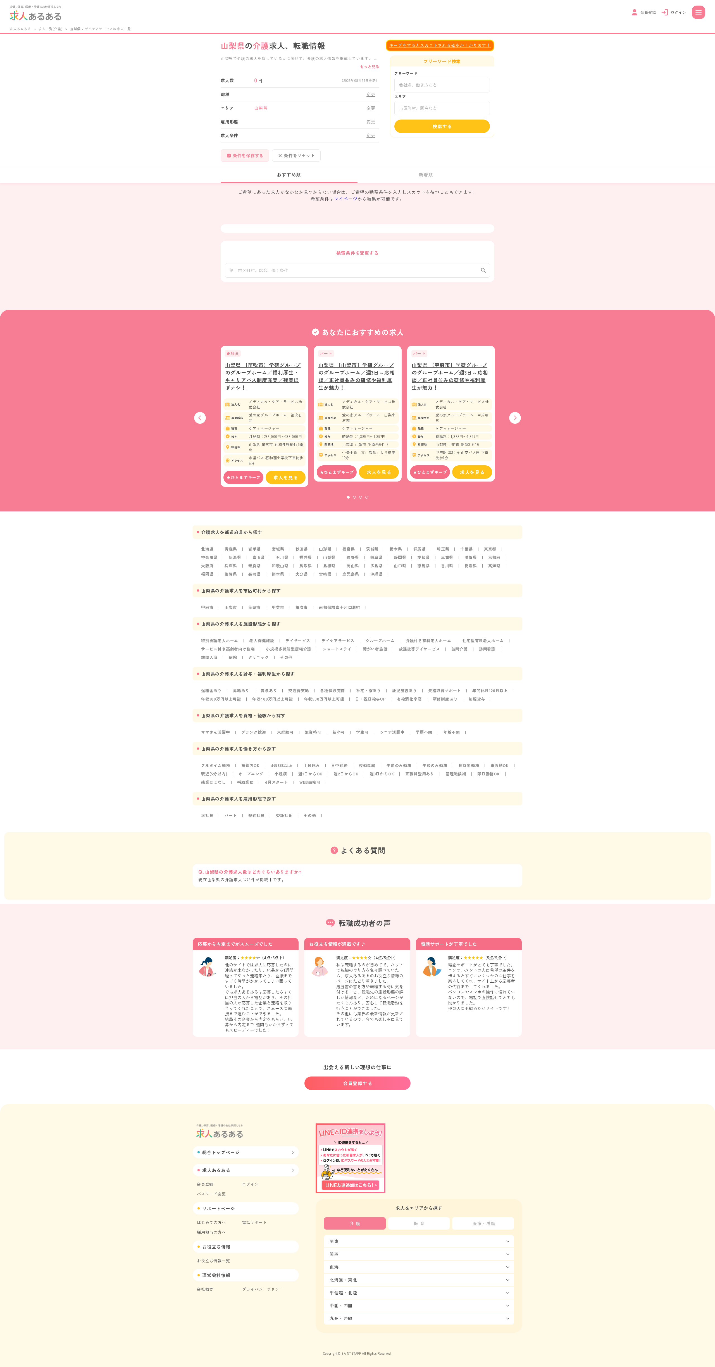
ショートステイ (337, 649)
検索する (442, 126)
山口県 (400, 565)
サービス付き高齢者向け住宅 (228, 649)
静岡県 (400, 557)
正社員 (207, 815)
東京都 (490, 549)
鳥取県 (305, 565)
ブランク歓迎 (253, 732)
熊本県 (278, 574)
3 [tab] (360, 497)
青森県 (231, 549)
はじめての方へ (211, 1222)
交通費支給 (298, 690)
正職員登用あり (419, 774)
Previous (200, 418)
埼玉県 (443, 549)
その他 (286, 657)
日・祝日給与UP (370, 699)
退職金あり (211, 690)
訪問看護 (487, 649)
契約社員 (256, 815)
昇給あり (241, 690)
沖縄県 (376, 574)
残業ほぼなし (213, 782)
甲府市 (207, 607)
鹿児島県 (350, 574)
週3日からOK (382, 774)
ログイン (250, 1184)
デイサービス (297, 640)
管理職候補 (455, 774)
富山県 (258, 557)
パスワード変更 (211, 1194)
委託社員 (284, 815)
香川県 (447, 565)
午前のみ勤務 (399, 765)
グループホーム (380, 640)
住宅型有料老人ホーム (483, 640)
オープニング (251, 774)
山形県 (325, 549)
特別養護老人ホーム (219, 640)
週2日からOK (346, 774)
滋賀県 (470, 557)
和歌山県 (280, 565)
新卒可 (339, 732)
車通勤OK (499, 765)
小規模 (281, 774)
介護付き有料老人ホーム (428, 640)
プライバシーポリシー (262, 1289)
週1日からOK (310, 774)
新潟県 (235, 557)
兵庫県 (231, 565)
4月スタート (276, 782)
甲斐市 (278, 607)
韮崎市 (254, 607)
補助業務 (245, 782)
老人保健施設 (261, 640)
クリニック (258, 657)
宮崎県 (325, 574)
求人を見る (285, 477)
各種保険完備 (332, 690)
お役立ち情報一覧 (213, 1260)
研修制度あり (445, 699)
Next (515, 418)
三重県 (447, 557)
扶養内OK (250, 765)
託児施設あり (404, 690)
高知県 (494, 565)
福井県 (305, 557)
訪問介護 (459, 649)
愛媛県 (470, 565)
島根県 (329, 565)
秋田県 (301, 549)
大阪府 (207, 565)
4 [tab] (366, 497)
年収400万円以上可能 (272, 699)
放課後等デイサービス (419, 649)
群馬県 (419, 549)
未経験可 (285, 732)
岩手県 (254, 549)
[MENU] (698, 12)
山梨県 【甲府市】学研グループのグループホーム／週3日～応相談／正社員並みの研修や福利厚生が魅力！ (450, 376)
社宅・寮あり (368, 690)
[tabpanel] (264, 416)
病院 (233, 657)
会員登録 (205, 1184)
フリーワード (406, 73)
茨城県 (372, 549)
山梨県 (329, 557)
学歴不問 (424, 732)
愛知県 (423, 557)
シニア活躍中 (392, 732)
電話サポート (254, 1222)
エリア (400, 96)
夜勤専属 (367, 765)
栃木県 (396, 549)
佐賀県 (231, 574)
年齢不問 (452, 732)
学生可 (362, 732)
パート (231, 815)
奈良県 (254, 565)
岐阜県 (376, 557)
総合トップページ (221, 1152)
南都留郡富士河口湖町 (339, 607)
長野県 (353, 557)
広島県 (376, 565)
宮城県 (278, 549)
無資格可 (313, 732)
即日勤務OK (488, 774)
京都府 (494, 557)
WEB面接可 (310, 782)
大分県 (301, 574)
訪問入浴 (209, 657)
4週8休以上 (281, 765)
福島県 (348, 549)
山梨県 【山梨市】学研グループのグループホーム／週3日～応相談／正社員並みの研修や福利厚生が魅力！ (356, 376)
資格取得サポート (444, 690)
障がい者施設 (375, 649)
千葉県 (466, 549)
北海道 (207, 549)
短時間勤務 (469, 765)
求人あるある (20, 28)
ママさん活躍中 (215, 732)
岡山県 (353, 565)
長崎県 (254, 574)
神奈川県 (209, 557)
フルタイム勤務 (215, 765)
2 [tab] (354, 497)
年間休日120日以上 (490, 690)
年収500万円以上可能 (324, 699)
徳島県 (423, 565)
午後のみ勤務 (435, 765)
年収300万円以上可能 (221, 699)
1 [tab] (348, 497)
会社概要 (205, 1289)
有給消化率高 (409, 699)
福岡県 (207, 574)
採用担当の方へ (211, 1232)
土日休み (311, 765)
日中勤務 (339, 765)
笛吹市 (301, 607)
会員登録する (358, 1083)
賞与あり (269, 690)
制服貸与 (477, 699)
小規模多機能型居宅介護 (288, 649)
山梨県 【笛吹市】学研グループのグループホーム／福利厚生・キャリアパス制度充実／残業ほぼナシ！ (263, 376)
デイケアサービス (337, 640)
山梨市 (231, 607)
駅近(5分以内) (214, 774)
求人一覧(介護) (50, 28)
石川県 (282, 557)
